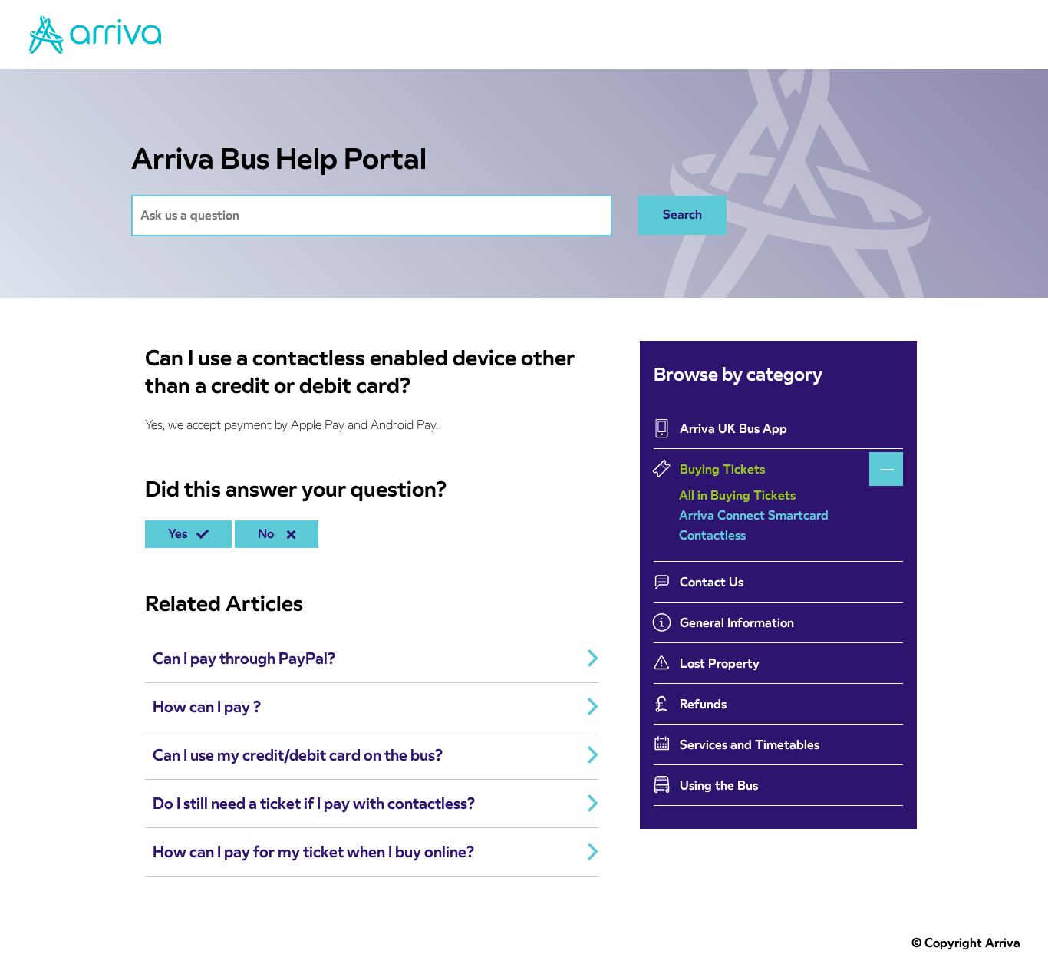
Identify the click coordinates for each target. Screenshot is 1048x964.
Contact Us (711, 582)
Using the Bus (719, 785)
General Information (737, 623)
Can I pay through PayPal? (244, 659)
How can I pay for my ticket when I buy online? (313, 852)
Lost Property (720, 663)
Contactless (712, 535)
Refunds (703, 704)
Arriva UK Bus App (733, 429)
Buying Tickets (722, 469)
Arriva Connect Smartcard (754, 515)
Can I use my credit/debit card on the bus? (298, 755)
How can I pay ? (207, 707)
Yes (180, 534)
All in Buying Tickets (737, 495)
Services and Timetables (749, 745)
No (269, 534)
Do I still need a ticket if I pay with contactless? (314, 804)
